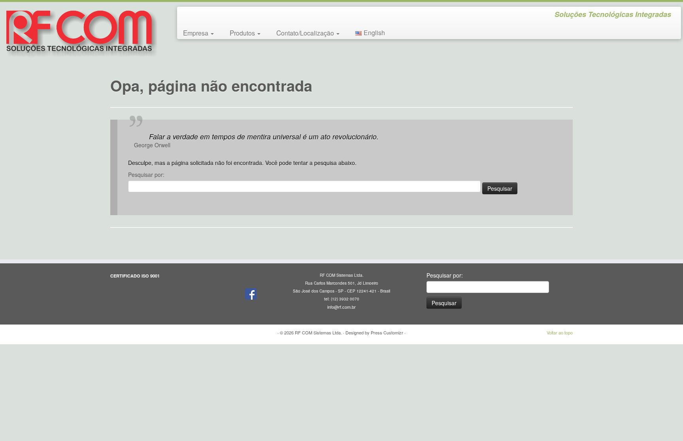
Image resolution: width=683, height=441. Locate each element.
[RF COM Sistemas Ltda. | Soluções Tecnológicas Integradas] (79, 32)
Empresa (196, 33)
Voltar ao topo (560, 332)
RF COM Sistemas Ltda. (318, 332)
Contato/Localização (306, 33)
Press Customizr (387, 332)
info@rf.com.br (341, 307)
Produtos (243, 33)
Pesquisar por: (146, 174)
